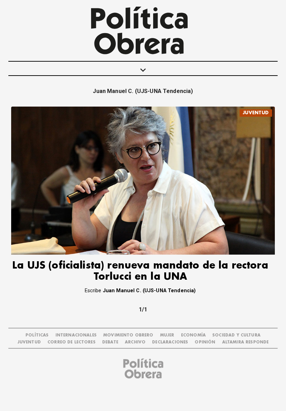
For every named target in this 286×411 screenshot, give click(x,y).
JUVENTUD (256, 112)
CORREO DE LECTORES (71, 342)
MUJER (167, 335)
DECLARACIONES (170, 342)
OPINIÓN (205, 342)
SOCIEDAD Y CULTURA (236, 335)
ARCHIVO (135, 342)
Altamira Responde (245, 342)
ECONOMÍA (193, 335)
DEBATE (110, 342)
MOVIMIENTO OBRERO (128, 335)
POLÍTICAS (36, 335)
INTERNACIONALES (76, 335)
